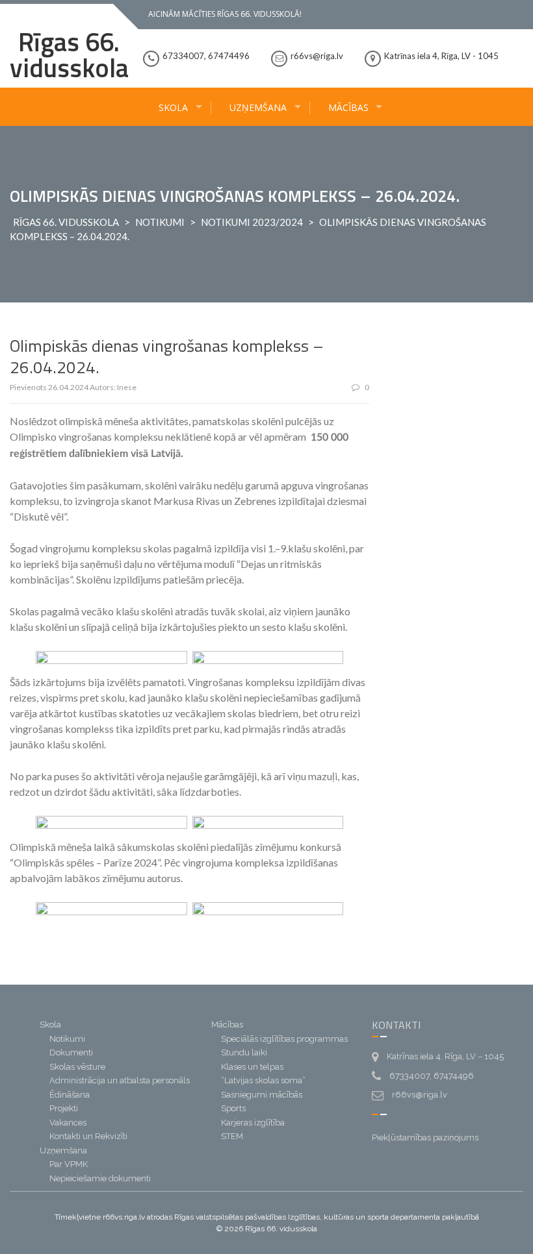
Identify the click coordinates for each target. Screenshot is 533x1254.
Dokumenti (71, 1052)
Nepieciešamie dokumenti (100, 1178)
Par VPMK (68, 1164)
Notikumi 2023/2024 (252, 222)
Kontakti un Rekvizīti (88, 1136)
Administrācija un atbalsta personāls (119, 1080)
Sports (233, 1108)
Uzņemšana (258, 107)
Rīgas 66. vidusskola (69, 55)
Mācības (348, 107)
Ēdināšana (69, 1095)
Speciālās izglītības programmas (284, 1039)
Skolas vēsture (77, 1067)
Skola (173, 107)
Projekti (63, 1108)
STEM (232, 1136)
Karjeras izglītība (253, 1122)
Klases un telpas (252, 1067)
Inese (126, 387)
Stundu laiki (244, 1052)
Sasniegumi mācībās (261, 1095)
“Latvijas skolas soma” (263, 1080)
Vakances (67, 1122)
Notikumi (160, 222)
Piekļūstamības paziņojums (425, 1137)
